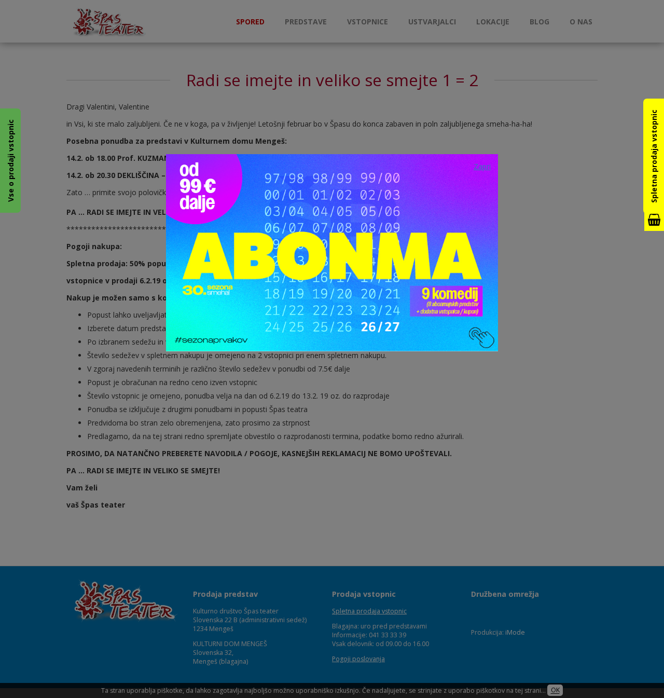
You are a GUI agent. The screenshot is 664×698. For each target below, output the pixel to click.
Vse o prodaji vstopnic (11, 160)
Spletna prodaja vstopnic (654, 156)
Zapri (482, 166)
